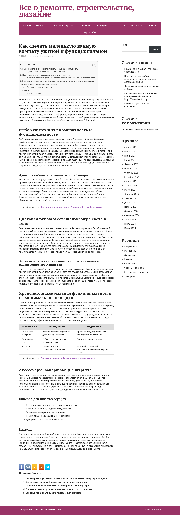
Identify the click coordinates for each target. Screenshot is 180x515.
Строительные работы (35, 25)
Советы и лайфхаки (63, 25)
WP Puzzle (156, 509)
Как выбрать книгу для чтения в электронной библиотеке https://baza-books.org (141, 96)
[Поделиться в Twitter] (47, 467)
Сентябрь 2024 (131, 215)
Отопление (119, 25)
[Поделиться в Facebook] (21, 467)
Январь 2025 (130, 198)
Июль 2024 (130, 223)
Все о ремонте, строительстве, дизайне (76, 10)
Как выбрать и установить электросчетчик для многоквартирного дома (66, 478)
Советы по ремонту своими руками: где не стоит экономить (59, 489)
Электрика (102, 25)
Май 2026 (129, 159)
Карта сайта (90, 32)
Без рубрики (130, 246)
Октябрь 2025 (131, 172)
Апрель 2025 (130, 185)
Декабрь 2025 (131, 164)
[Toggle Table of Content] (92, 65)
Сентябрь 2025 (131, 177)
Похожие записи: (34, 93)
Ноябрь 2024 (130, 206)
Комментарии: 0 (46, 56)
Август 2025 (130, 181)
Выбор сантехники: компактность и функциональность (50, 68)
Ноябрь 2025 (130, 168)
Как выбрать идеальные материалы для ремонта (53, 492)
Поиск (125, 44)
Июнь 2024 (130, 228)
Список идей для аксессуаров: (40, 87)
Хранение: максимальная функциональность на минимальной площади (58, 81)
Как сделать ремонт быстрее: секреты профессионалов (56, 482)
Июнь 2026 (130, 155)
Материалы (137, 25)
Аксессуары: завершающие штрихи (40, 84)
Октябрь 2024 (131, 211)
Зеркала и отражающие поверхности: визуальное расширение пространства (61, 77)
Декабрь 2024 (131, 202)
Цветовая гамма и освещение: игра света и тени (46, 74)
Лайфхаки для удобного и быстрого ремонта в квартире (57, 485)
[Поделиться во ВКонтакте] (28, 467)
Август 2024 (130, 219)
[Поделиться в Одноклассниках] (34, 467)
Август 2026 (130, 147)
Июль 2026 (130, 151)
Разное (153, 25)
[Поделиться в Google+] (41, 467)
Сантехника (85, 25)
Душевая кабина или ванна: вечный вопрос (46, 71)
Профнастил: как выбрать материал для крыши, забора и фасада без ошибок (140, 79)
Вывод (25, 90)
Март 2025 (129, 189)
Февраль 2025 (131, 194)
